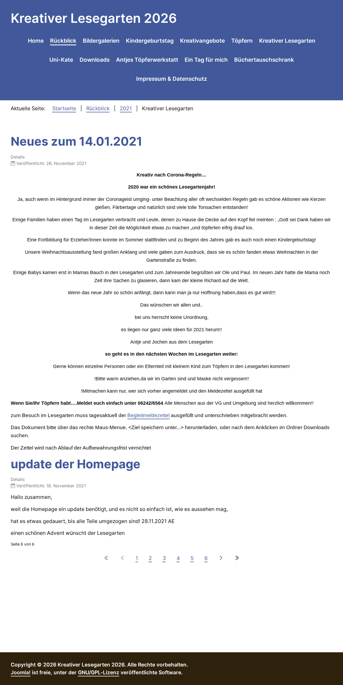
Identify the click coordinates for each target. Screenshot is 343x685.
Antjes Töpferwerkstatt (147, 59)
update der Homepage (75, 464)
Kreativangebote (202, 40)
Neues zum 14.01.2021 (76, 141)
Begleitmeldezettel (148, 415)
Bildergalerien (101, 40)
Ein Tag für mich (206, 59)
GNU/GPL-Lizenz (98, 672)
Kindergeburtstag (150, 40)
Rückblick (63, 40)
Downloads (95, 59)
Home (36, 40)
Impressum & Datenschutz (171, 78)
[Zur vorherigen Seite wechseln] (122, 558)
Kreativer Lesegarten (287, 40)
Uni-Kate (61, 59)
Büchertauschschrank (264, 59)
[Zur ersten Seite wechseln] (106, 558)
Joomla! (21, 672)
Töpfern (242, 40)
